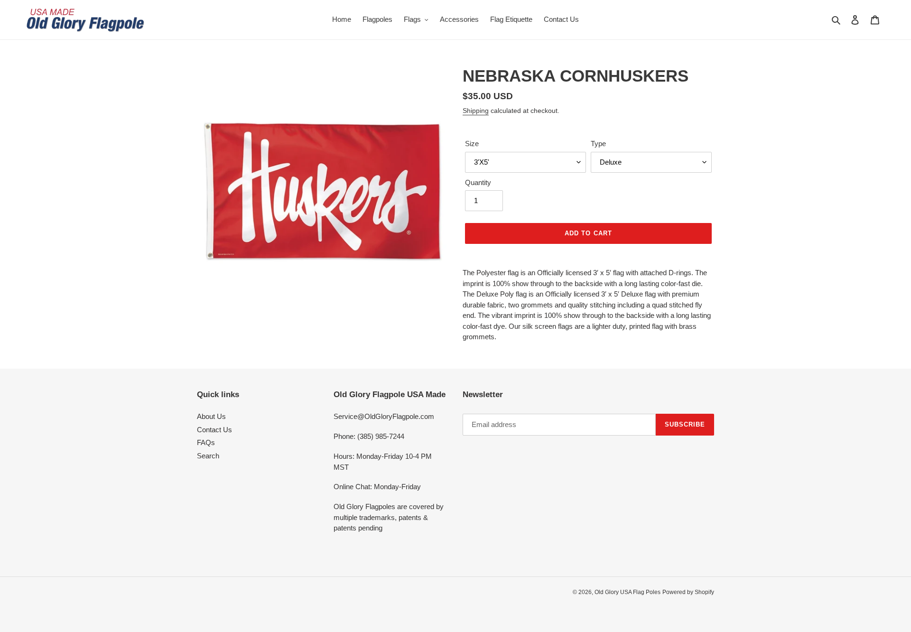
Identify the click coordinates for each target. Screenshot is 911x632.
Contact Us (214, 430)
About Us (211, 416)
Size (472, 143)
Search (208, 456)
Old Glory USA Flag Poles (627, 592)
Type (598, 143)
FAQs (206, 442)
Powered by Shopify (688, 592)
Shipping (476, 110)
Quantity (478, 182)
